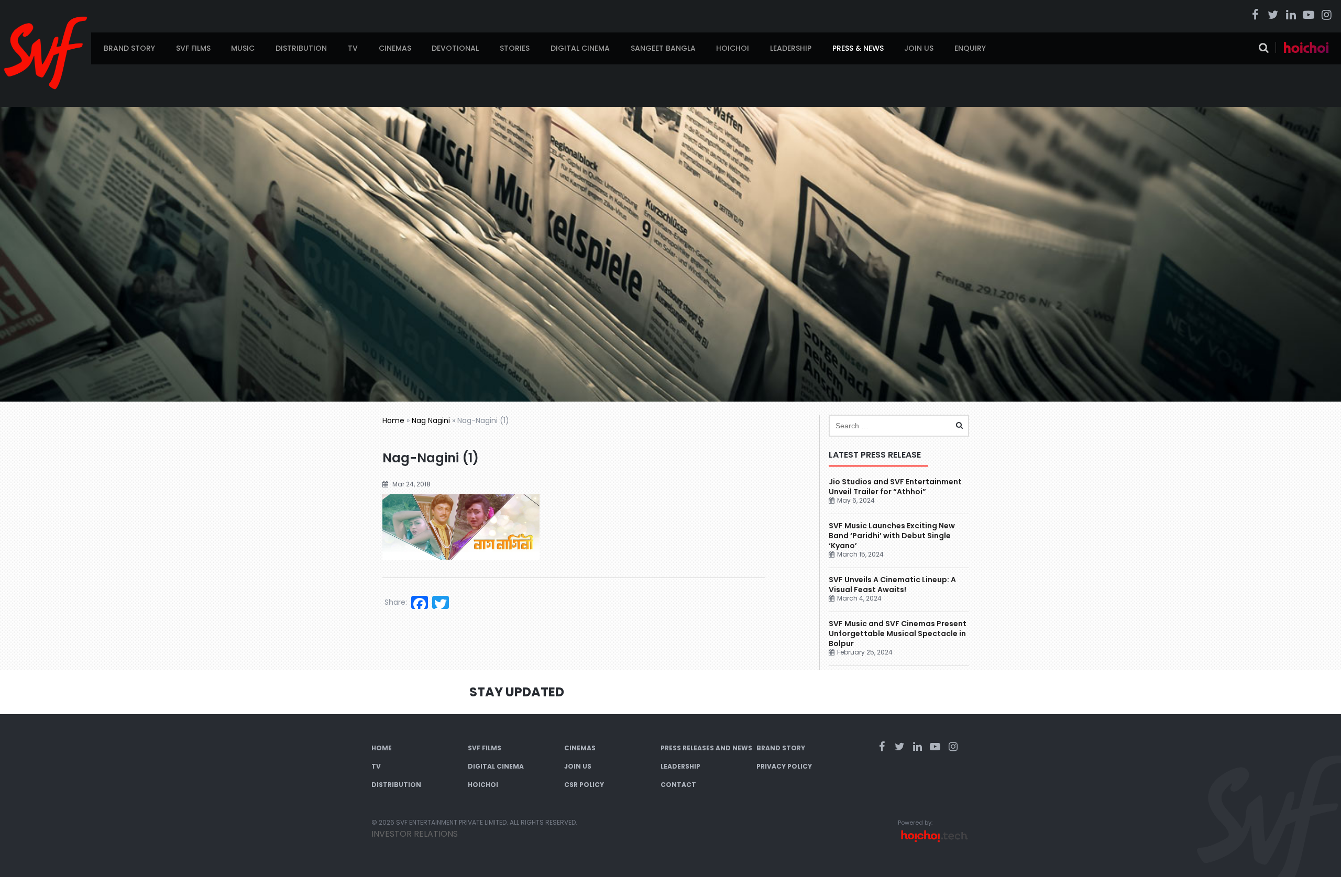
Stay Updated (516, 692)
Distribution (301, 48)
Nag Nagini (431, 420)
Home (393, 420)
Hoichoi (732, 48)
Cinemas (395, 48)
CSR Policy (584, 784)
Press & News (858, 48)
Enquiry (970, 48)
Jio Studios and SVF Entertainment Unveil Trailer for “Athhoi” (895, 486)
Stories (515, 48)
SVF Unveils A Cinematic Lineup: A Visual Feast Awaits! (892, 584)
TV (353, 48)
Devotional (455, 48)
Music (243, 48)
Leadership (790, 48)
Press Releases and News (706, 747)
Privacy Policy (784, 766)
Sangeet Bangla (663, 48)
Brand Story (129, 48)
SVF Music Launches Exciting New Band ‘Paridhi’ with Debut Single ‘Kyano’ (892, 535)
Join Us (918, 48)
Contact (678, 784)
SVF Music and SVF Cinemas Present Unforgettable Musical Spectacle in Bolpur (897, 633)
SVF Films (193, 48)
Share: (395, 602)
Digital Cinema (580, 48)
